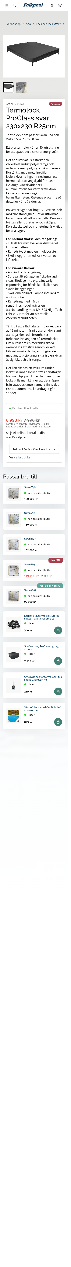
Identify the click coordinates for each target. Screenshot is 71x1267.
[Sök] (14, 5)
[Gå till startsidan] (33, 5)
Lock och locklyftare (48, 24)
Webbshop (14, 24)
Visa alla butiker (20, 457)
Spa (28, 24)
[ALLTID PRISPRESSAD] (13, 596)
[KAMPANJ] (13, 570)
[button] (34, 56)
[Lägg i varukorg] (58, 630)
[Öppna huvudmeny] (7, 5)
